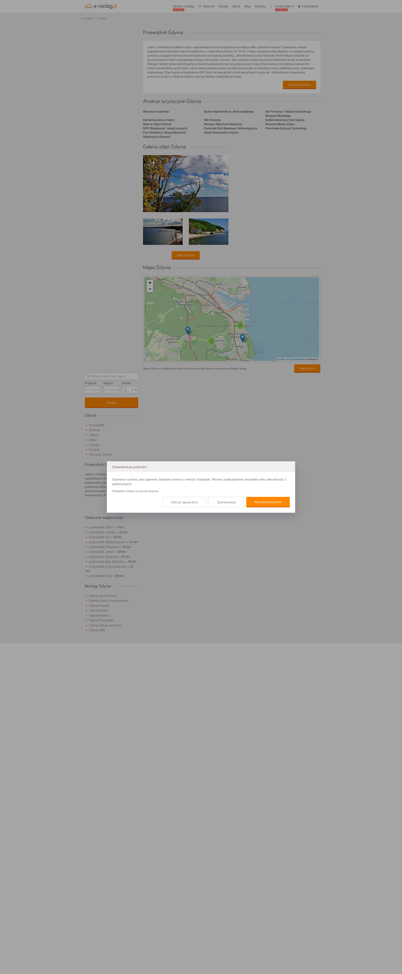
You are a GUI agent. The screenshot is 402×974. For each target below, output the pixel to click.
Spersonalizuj (226, 502)
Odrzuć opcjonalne (184, 502)
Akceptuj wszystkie (268, 502)
